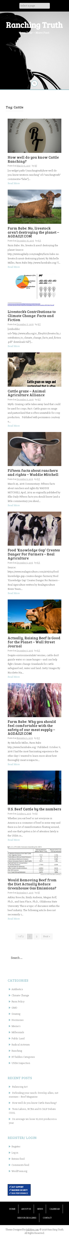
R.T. (39, 240)
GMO (14, 1007)
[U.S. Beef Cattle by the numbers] (34, 787)
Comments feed (20, 1165)
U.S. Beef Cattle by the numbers (34, 809)
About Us (26, 1209)
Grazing (16, 1014)
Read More (14, 183)
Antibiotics (17, 989)
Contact (47, 1217)
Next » (46, 936)
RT (36, 165)
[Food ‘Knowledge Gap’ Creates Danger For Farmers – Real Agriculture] (34, 528)
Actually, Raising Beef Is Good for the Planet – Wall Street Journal (34, 641)
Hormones (17, 1020)
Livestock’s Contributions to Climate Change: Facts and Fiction (32, 315)
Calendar (54, 1209)
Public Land (18, 1038)
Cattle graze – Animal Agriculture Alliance (27, 393)
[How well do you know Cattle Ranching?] (34, 135)
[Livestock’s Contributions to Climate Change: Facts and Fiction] (34, 290)
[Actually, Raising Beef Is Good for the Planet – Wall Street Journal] (34, 616)
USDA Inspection (21, 1063)
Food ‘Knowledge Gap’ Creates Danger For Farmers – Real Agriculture (34, 554)
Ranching (17, 1050)
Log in (15, 1152)
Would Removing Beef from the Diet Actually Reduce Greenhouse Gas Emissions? (32, 883)
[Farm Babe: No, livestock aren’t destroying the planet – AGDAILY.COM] (34, 206)
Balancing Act (20, 1086)
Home (12, 1209)
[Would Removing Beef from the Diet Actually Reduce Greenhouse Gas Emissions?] (34, 860)
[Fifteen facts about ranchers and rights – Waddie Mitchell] (34, 448)
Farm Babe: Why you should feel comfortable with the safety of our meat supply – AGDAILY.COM (32, 727)
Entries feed (18, 1158)
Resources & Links (26, 1217)
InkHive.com (32, 1229)
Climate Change (20, 995)
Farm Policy (18, 1001)
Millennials (18, 1032)
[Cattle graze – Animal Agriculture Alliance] (34, 369)
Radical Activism (21, 1044)
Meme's (16, 1026)
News (40, 1209)
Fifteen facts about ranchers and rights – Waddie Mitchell (33, 472)
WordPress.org (19, 1171)
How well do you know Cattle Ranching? (33, 159)
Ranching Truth (34, 24)
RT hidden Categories (23, 1057)
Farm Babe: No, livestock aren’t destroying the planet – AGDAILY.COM (33, 232)
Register (16, 1146)
